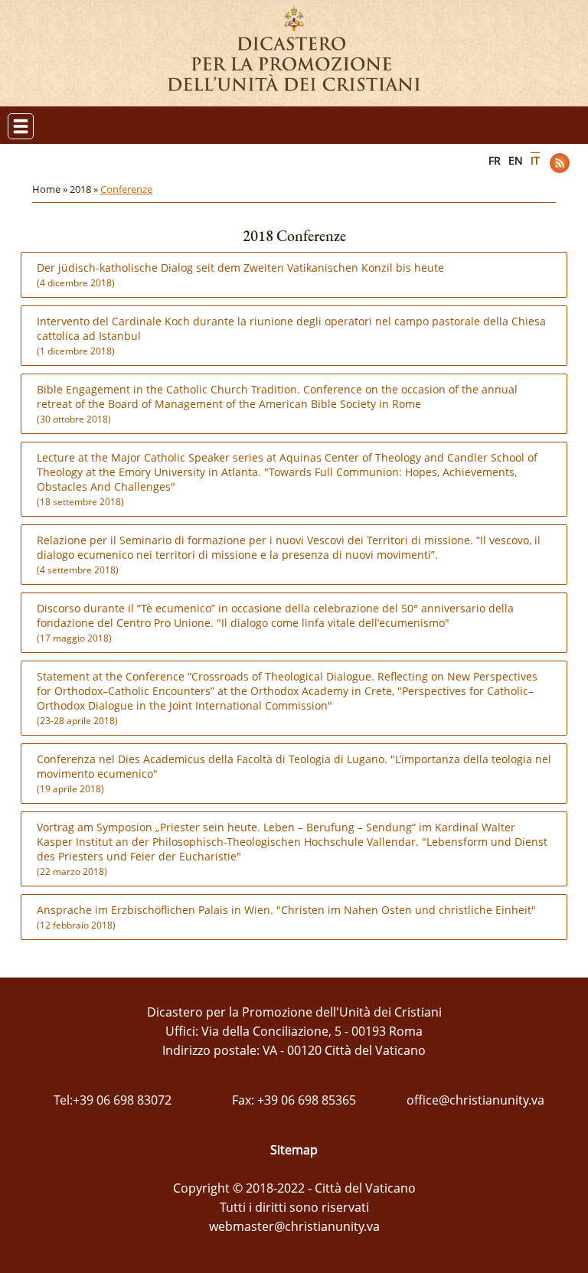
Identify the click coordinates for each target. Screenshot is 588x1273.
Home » (51, 189)
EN (515, 160)
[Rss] (560, 163)
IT (535, 160)
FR (494, 160)
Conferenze (126, 189)
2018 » (85, 189)
